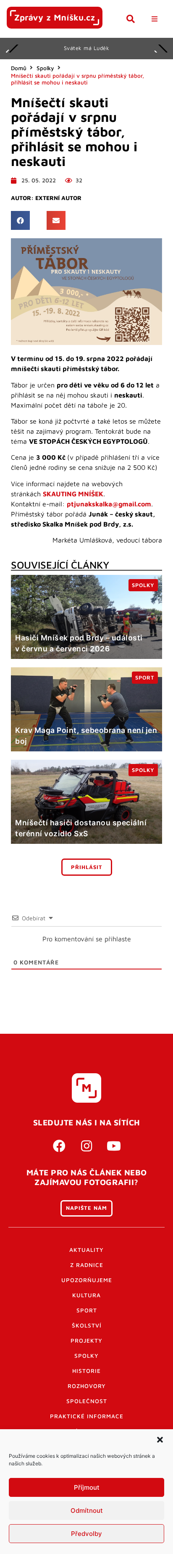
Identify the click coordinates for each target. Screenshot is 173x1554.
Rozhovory (87, 1386)
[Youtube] (113, 1146)
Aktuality (86, 1249)
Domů (18, 68)
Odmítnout (87, 1510)
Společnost (86, 1401)
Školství (87, 1325)
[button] (160, 1439)
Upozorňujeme (86, 1280)
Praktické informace (86, 1416)
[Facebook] (59, 1146)
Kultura (86, 1295)
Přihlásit (86, 867)
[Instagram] (86, 1146)
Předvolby (86, 1534)
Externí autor (58, 198)
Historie (86, 1370)
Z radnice (86, 1265)
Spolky (45, 68)
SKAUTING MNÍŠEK (73, 494)
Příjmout (87, 1487)
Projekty (86, 1340)
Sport (86, 1310)
